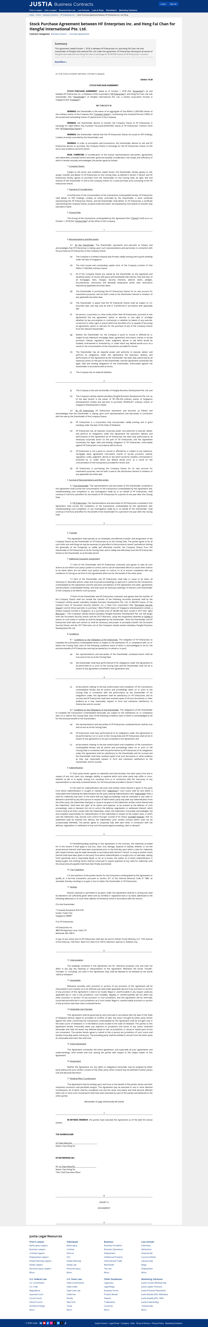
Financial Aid (146, 1253)
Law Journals (147, 1261)
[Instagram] (51, 1323)
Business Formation (113, 1245)
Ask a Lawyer (50, 10)
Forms (38, 15)
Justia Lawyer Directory (151, 1286)
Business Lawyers (37, 1249)
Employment (109, 1253)
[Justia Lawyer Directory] (65, 1323)
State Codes (72, 1286)
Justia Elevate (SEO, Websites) (154, 1294)
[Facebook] (47, 1323)
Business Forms (111, 1290)
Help (132, 1323)
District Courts (35, 1302)
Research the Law (67, 10)
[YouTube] (44, 1323)
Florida (70, 1298)
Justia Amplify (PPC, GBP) (152, 1298)
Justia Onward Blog (150, 1302)
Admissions (146, 1249)
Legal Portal (114, 1323)
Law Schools (83, 10)
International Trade (113, 1261)
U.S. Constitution (36, 1282)
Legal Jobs (108, 1282)
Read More (60, 62)
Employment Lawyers (39, 1257)
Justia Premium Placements (153, 1290)
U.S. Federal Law (38, 1279)
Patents (107, 1298)
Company (125, 1323)
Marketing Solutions (128, 10)
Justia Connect (101, 1323)
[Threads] (54, 1323)
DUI (68, 1257)
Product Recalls (111, 1294)
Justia (31, 15)
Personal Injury (74, 1268)
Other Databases (113, 1279)
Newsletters (111, 10)
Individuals (72, 1241)
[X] (61, 1323)
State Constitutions (75, 1282)
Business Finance (59, 34)
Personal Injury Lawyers (40, 1268)
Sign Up (173, 4)
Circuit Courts (35, 1298)
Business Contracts (50, 15)
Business (108, 1241)
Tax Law (107, 1268)
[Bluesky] (58, 1323)
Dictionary (146, 1245)
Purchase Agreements (79, 34)
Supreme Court (36, 1294)
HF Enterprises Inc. (67, 15)
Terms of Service (143, 1323)
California (71, 1294)
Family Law (71, 1264)
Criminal (70, 1249)
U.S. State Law (74, 1279)
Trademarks (109, 1302)
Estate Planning (74, 1261)
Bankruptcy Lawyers (38, 1245)
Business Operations (113, 1249)
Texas (69, 1306)
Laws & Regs (98, 10)
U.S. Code (33, 1286)
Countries (108, 1306)
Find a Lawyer (35, 10)
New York (71, 1302)
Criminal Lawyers (37, 1253)
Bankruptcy (72, 1245)
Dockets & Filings (37, 1306)
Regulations (34, 1290)
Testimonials (147, 1306)
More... (32, 1272)
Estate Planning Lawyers (40, 1261)
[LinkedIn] (40, 1323)
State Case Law (73, 1290)
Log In (163, 4)
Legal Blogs (109, 1286)
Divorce (70, 1253)
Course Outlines (148, 1257)
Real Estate (109, 1264)
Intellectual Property (113, 1257)
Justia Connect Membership (153, 1282)
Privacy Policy (158, 1323)
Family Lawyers (36, 1264)
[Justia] (40, 4)
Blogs (143, 1264)
